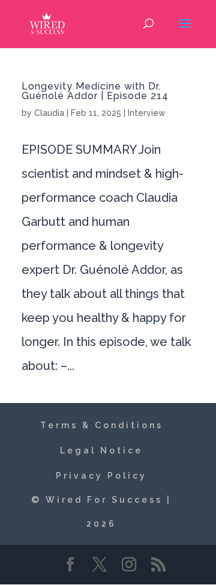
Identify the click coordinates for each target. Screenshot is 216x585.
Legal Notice (101, 450)
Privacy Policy (101, 475)
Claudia (49, 113)
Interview (147, 113)
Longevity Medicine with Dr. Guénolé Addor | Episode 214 (95, 91)
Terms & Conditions (101, 425)
